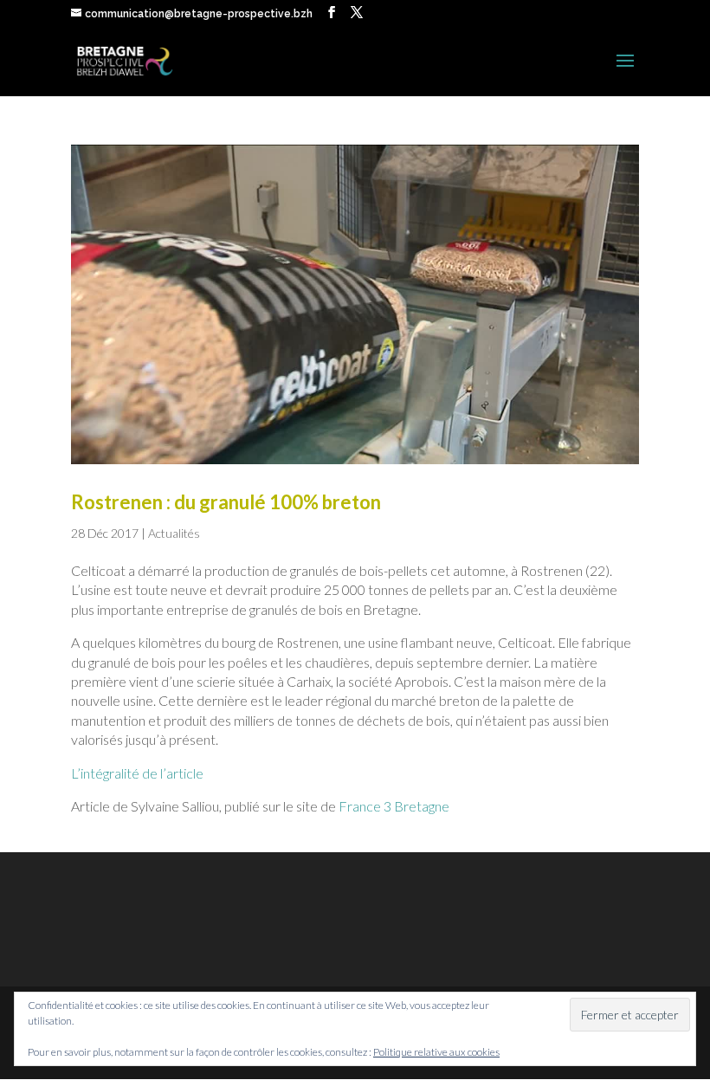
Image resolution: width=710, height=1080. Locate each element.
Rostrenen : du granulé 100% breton (226, 502)
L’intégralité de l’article (137, 773)
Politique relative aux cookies (436, 1051)
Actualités (174, 533)
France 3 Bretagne (394, 806)
